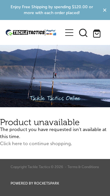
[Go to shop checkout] (97, 33)
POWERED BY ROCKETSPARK (35, 183)
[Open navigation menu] (69, 33)
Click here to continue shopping (35, 143)
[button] (83, 33)
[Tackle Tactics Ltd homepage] (31, 32)
